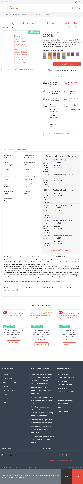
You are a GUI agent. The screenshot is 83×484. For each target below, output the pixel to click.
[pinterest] (79, 2)
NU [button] (66, 476)
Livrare (5, 386)
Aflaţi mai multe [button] (19, 477)
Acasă (7, 14)
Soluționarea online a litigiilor (65, 460)
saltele (63, 281)
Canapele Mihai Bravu (66, 377)
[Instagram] (62, 455)
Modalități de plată (10, 382)
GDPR (5, 394)
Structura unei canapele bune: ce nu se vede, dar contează (42, 421)
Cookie (5, 398)
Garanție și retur (9, 390)
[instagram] (76, 2)
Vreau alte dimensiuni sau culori (62, 134)
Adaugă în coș (67, 64)
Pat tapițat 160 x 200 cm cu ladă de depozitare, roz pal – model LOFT (13, 332)
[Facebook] (66, 27)
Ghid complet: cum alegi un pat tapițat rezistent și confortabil (41, 429)
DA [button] (77, 476)
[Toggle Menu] (3, 8)
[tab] (8, 149)
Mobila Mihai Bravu (65, 384)
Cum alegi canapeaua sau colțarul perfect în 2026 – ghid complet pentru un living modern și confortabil (42, 411)
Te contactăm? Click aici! (61, 250)
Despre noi (7, 374)
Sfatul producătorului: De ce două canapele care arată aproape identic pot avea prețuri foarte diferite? (41, 379)
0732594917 (63, 374)
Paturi (12, 14)
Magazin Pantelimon (66, 391)
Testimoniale (63, 411)
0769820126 (7, 2)
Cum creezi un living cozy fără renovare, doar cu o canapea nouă (42, 400)
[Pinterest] (69, 27)
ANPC (52, 460)
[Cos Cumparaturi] (78, 8)
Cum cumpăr (7, 378)
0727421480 (63, 381)
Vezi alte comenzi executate (21, 69)
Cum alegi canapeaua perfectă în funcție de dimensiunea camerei (42, 439)
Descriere (8, 149)
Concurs (61, 407)
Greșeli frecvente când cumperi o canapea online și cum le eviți (41, 390)
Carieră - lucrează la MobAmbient (65, 402)
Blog (4, 402)
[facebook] (72, 2)
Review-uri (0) (21, 149)
